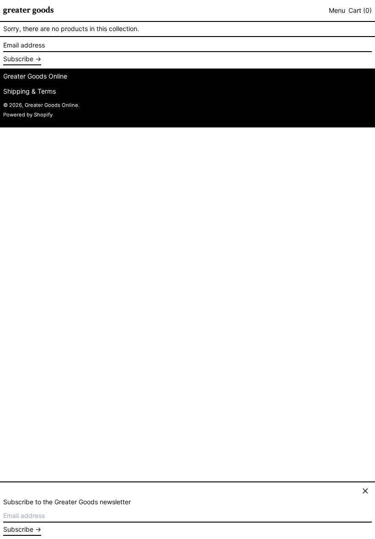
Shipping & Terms (29, 91)
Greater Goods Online (35, 76)
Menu (337, 10)
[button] (360, 11)
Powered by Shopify (28, 114)
